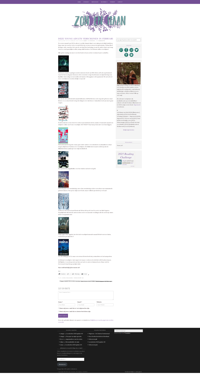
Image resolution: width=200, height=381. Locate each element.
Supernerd (137, 105)
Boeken (92, 40)
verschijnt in (79, 277)
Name (60, 302)
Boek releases (67, 277)
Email (79, 302)
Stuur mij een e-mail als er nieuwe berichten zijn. (75, 311)
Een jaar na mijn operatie (74, 336)
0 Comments (101, 40)
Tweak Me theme (129, 371)
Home (79, 1)
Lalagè (62, 333)
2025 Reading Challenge (126, 155)
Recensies (104, 1)
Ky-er (62, 339)
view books (132, 166)
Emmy (85, 40)
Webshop (112, 1)
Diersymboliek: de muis (72, 342)
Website (99, 302)
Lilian (61, 342)
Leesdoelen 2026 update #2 (74, 333)
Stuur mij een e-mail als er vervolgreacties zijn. (75, 308)
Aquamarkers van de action (74, 339)
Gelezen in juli (93, 339)
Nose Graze (139, 371)
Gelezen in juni (93, 345)
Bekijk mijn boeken (128, 130)
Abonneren (62, 364)
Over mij (85, 1)
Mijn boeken (95, 1)
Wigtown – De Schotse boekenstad (99, 333)
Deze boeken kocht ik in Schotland (99, 336)
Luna (61, 345)
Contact (120, 1)
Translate (127, 333)
